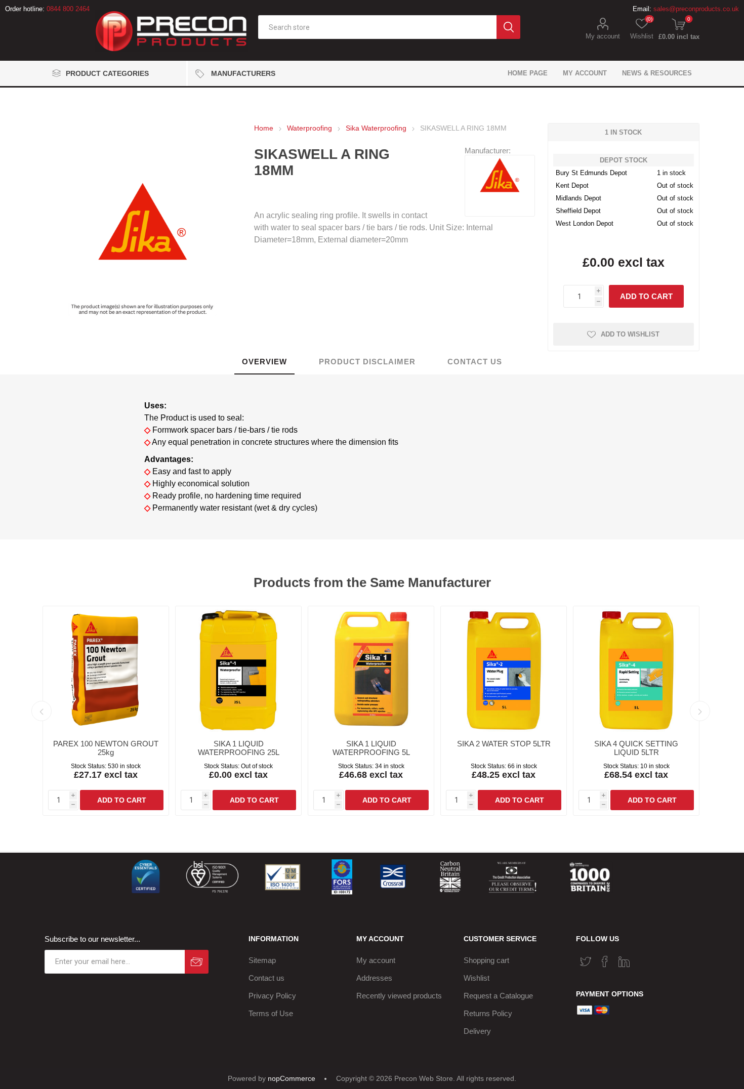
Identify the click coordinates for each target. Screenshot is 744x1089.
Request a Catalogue (498, 995)
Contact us (266, 978)
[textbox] (377, 27)
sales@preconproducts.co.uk (696, 9)
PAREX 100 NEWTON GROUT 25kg (105, 748)
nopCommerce (291, 1078)
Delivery (477, 1031)
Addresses (374, 978)
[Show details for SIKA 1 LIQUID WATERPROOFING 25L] (238, 669)
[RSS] (643, 958)
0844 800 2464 (68, 9)
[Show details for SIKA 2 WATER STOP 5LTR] (503, 669)
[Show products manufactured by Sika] (499, 189)
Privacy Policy (272, 995)
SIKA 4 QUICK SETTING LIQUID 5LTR (636, 748)
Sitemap (262, 960)
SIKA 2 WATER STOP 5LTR (504, 743)
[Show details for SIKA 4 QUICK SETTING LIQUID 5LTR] (636, 669)
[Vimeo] (624, 961)
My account (603, 36)
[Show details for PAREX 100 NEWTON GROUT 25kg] (106, 669)
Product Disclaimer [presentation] (367, 361)
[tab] (264, 362)
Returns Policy (488, 1013)
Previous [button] (41, 711)
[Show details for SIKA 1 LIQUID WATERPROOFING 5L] (371, 669)
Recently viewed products (399, 995)
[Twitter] (585, 961)
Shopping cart (486, 960)
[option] (105, 711)
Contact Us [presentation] (474, 361)
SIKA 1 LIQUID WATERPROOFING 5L (371, 748)
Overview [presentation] (264, 361)
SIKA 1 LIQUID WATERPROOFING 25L (238, 748)
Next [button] (700, 711)
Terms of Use (271, 1013)
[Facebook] (605, 961)
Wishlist (476, 978)
